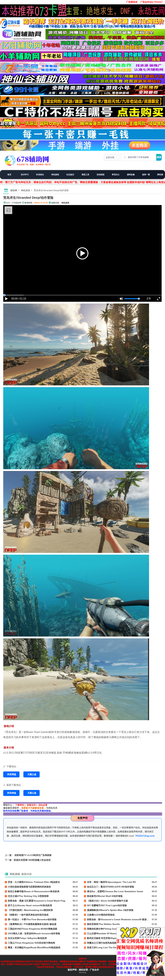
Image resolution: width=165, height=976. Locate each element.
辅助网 (13, 190)
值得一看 (146, 174)
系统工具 (85, 174)
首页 (9, 174)
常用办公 (116, 174)
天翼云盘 (31, 774)
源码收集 (131, 174)
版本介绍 (9, 747)
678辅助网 (16, 203)
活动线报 (100, 174)
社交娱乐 (70, 174)
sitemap (82, 972)
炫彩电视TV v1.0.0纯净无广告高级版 (33, 855)
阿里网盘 (11, 774)
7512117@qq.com (145, 835)
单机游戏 (55, 174)
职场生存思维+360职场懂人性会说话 (32, 860)
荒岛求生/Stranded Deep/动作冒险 (28, 197)
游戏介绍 (9, 726)
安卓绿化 (40, 174)
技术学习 (25, 174)
